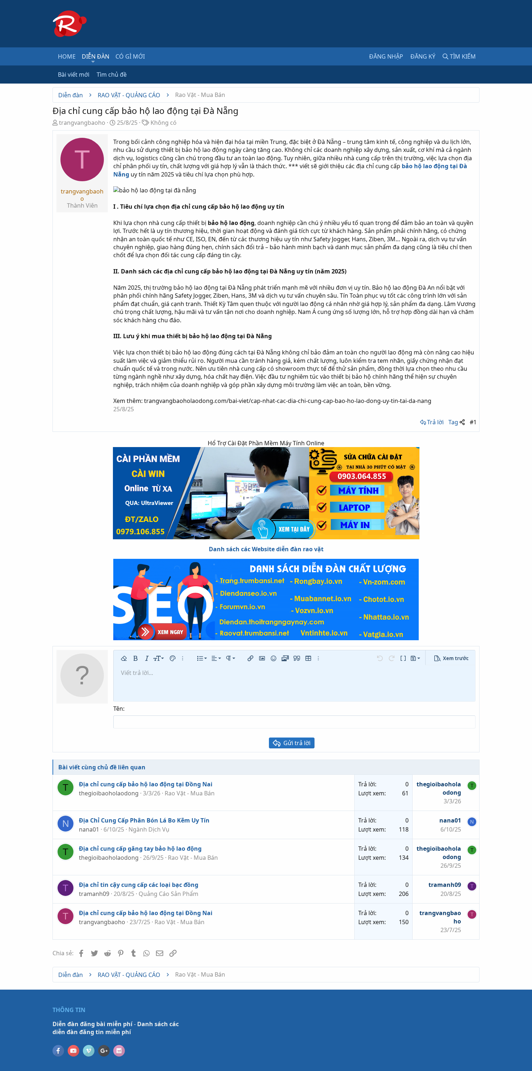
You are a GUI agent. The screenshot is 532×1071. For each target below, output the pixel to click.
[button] (93, 61)
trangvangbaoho (82, 123)
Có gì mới (130, 56)
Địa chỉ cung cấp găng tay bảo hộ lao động (140, 849)
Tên (118, 709)
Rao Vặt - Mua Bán (190, 793)
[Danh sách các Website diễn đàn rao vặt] (266, 599)
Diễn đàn (95, 56)
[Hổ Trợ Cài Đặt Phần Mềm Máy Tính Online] (266, 493)
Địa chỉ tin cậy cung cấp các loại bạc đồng (138, 885)
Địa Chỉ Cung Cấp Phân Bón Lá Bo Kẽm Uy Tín (144, 820)
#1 (473, 422)
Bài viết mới (73, 74)
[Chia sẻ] (462, 422)
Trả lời (435, 422)
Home (67, 56)
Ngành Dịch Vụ (148, 829)
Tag (453, 422)
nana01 (89, 829)
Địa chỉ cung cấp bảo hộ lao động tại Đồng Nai (145, 784)
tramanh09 (94, 894)
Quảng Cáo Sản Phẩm (168, 894)
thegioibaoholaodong (109, 793)
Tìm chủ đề (112, 74)
